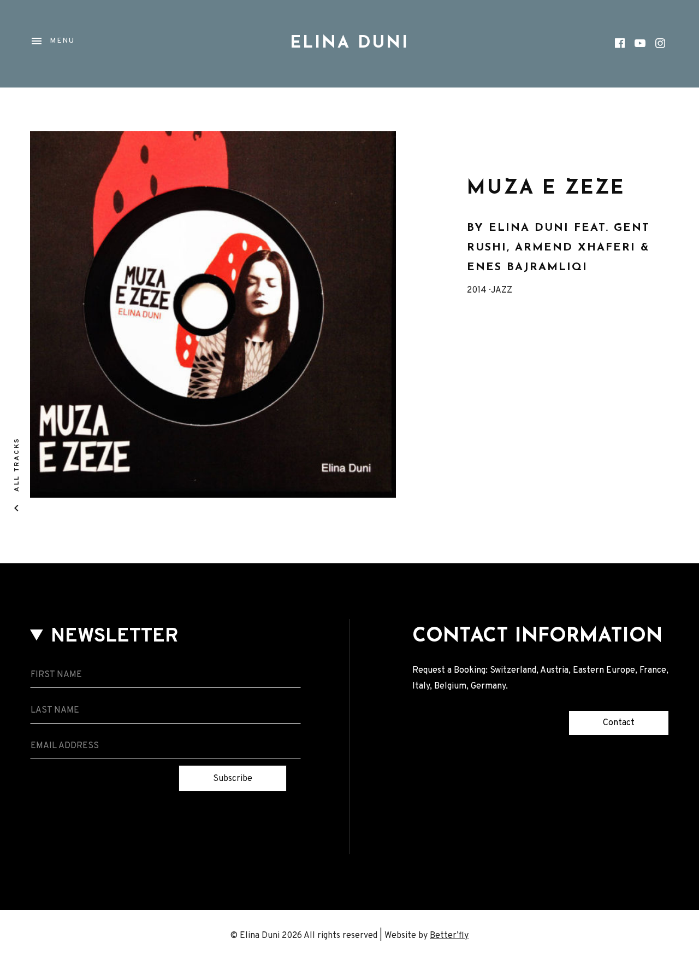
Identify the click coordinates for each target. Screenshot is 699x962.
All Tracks (16, 465)
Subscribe (232, 778)
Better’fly (449, 935)
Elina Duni (349, 43)
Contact (619, 723)
